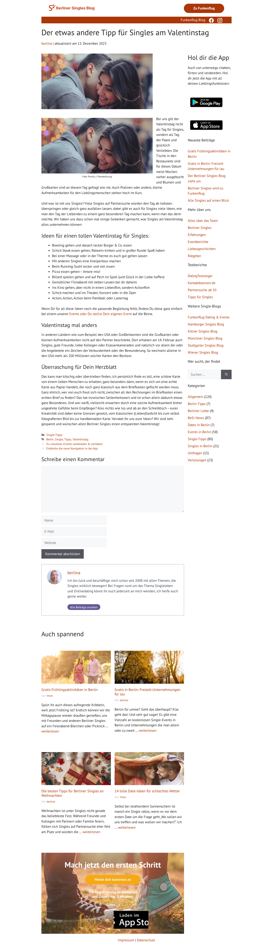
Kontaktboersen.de (201, 283)
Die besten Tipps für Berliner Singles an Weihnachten (72, 793)
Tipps (67, 439)
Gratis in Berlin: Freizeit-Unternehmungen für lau (147, 691)
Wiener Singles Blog (203, 352)
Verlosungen (197, 460)
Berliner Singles (200, 227)
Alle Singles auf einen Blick (208, 200)
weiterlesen (50, 731)
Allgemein (195, 396)
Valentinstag (80, 439)
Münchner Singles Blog (205, 338)
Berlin (50, 439)
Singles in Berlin (200, 446)
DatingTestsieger (200, 276)
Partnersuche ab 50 (202, 290)
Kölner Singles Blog (202, 331)
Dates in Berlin (199, 425)
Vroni (50, 695)
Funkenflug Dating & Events (209, 317)
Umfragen (195, 453)
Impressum (126, 937)
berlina (73, 572)
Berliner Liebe (198, 410)
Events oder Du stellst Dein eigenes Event (100, 314)
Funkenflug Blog (193, 20)
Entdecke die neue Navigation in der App (72, 448)
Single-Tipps (54, 435)
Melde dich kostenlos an (113, 879)
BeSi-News (196, 418)
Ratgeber (194, 256)
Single (59, 439)
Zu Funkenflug (204, 8)
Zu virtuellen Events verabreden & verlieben (74, 444)
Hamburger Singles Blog (206, 324)
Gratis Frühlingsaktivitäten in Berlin (69, 689)
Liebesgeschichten (202, 248)
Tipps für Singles (200, 297)
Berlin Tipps (197, 403)
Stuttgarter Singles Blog (205, 345)
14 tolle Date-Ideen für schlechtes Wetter (147, 791)
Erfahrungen (197, 234)
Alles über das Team (203, 220)
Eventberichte (198, 241)
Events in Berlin (199, 432)
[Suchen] (226, 374)
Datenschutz (146, 937)
